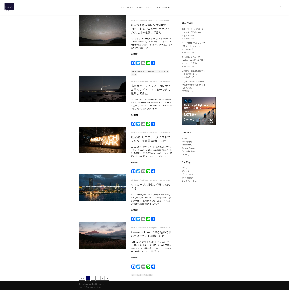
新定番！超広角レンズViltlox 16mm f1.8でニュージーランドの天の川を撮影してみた (150, 28)
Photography (187, 141)
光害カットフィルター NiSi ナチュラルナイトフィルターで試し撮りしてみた (151, 89)
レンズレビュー (163, 71)
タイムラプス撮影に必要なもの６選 (150, 186)
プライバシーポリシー (191, 181)
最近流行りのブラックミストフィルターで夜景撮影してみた (150, 139)
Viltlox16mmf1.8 (138, 71)
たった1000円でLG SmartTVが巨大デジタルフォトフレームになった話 (193, 46)
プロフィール (187, 174)
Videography (187, 144)
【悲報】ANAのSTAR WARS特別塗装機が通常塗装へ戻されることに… (193, 84)
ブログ (184, 168)
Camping (185, 154)
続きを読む (134, 54)
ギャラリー (186, 171)
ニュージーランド (151, 71)
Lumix (139, 275)
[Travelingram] (9, 7)
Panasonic (148, 275)
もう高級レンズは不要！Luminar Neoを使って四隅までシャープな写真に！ (193, 60)
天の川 (134, 75)
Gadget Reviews (188, 151)
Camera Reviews (164, 20)
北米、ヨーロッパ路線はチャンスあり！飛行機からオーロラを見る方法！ (193, 32)
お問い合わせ (187, 177)
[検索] (281, 7)
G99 (133, 275)
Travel (184, 138)
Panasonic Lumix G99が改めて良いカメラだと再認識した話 (151, 234)
